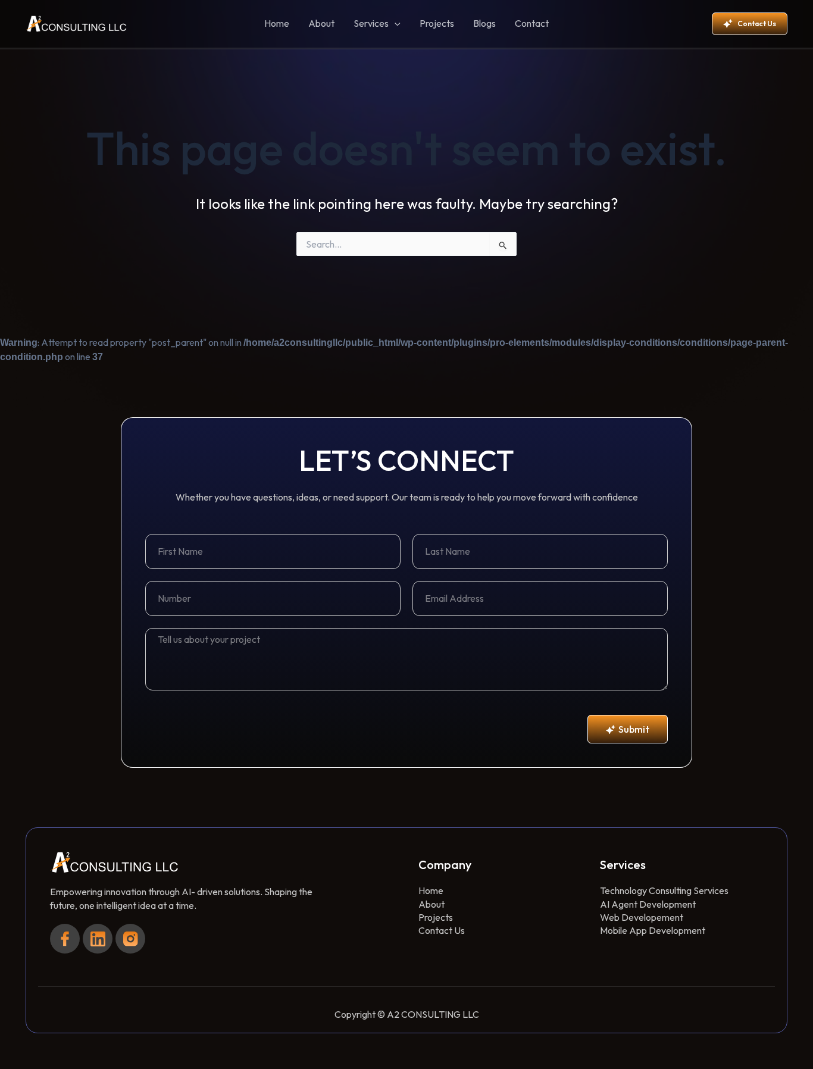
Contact (532, 23)
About (321, 23)
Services (371, 23)
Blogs (484, 23)
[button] (395, 24)
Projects (437, 23)
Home (276, 23)
